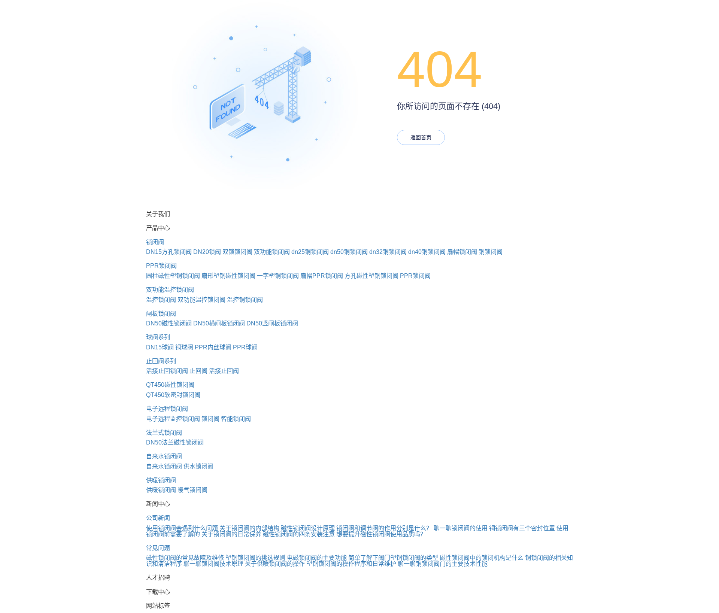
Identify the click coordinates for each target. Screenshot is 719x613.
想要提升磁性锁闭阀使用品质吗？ (381, 534)
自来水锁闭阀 (164, 456)
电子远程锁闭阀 (167, 409)
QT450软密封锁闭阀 (173, 395)
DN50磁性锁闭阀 (169, 323)
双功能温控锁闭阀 (170, 289)
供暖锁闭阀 (161, 480)
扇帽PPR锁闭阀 (321, 276)
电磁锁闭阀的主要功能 (317, 558)
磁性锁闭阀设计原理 (308, 528)
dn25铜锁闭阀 (310, 252)
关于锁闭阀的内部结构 (249, 528)
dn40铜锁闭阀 (427, 252)
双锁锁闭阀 (237, 252)
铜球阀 (184, 347)
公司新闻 (158, 518)
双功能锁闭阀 (272, 252)
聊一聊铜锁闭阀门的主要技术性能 (443, 564)
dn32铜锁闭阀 (388, 252)
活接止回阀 (224, 371)
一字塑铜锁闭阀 (278, 276)
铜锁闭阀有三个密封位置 (522, 528)
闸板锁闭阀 (161, 313)
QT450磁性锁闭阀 (170, 385)
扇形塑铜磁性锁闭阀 (228, 276)
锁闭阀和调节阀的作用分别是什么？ (384, 528)
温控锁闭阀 (161, 300)
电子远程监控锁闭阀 (173, 419)
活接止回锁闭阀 (167, 371)
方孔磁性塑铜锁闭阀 (371, 276)
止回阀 (198, 371)
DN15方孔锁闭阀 (169, 252)
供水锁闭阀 (198, 466)
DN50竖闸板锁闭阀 (272, 323)
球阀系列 (158, 337)
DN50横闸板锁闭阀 (219, 323)
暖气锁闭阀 (192, 490)
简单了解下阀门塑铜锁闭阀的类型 (393, 558)
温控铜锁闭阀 (245, 300)
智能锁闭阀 (236, 419)
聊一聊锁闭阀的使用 (461, 528)
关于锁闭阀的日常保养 (231, 534)
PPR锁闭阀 (161, 266)
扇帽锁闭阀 (462, 252)
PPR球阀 (245, 347)
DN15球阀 (160, 347)
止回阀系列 (161, 361)
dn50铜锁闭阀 (349, 252)
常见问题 (158, 548)
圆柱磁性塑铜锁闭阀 (173, 276)
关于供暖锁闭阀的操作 (275, 564)
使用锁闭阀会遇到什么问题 (182, 528)
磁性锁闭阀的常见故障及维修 (185, 558)
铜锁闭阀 (491, 252)
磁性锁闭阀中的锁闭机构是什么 (482, 558)
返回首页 (420, 137)
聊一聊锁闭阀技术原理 (213, 564)
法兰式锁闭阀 (164, 433)
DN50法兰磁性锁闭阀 (175, 442)
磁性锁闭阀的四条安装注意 (299, 534)
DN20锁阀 (207, 252)
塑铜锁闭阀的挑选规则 (255, 558)
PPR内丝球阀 (213, 347)
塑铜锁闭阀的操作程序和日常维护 (351, 564)
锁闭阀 (155, 242)
